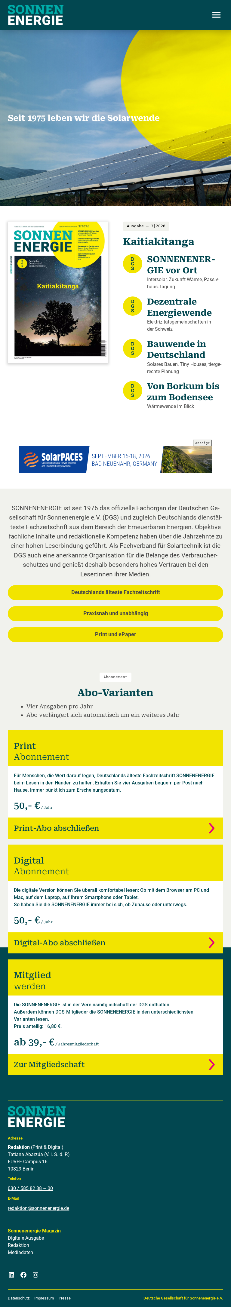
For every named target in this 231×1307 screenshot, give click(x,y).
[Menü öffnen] (216, 15)
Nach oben (208, 1295)
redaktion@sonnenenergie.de (38, 1208)
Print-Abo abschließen (56, 828)
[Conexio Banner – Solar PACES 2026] (115, 459)
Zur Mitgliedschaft (49, 1064)
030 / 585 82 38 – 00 (30, 1188)
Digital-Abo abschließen (60, 942)
